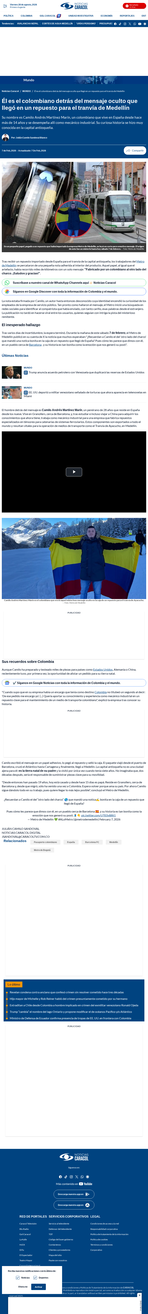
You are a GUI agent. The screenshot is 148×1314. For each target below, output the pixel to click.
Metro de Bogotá (42, 850)
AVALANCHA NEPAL (27, 23)
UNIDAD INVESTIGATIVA (80, 15)
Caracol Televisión (28, 1223)
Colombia (101, 692)
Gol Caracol (25, 1234)
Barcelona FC (92, 842)
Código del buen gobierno (61, 1239)
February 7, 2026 (109, 819)
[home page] (74, 6)
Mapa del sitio (55, 1255)
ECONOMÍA (107, 15)
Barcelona (35, 344)
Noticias (25, 1277)
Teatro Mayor (25, 1260)
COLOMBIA (26, 15)
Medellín (113, 842)
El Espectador (25, 1255)
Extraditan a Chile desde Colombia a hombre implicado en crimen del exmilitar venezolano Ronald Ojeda (74, 1005)
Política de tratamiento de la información (109, 1234)
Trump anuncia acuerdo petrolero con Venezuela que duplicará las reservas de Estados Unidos (86, 372)
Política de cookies (99, 1239)
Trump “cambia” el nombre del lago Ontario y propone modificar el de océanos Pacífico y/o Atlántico (71, 1011)
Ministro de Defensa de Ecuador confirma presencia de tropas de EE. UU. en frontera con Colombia (70, 1018)
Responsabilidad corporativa (104, 1229)
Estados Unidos (103, 669)
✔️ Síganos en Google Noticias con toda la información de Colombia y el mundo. (67, 682)
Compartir (135, 150)
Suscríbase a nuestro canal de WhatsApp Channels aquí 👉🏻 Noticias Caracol (64, 282)
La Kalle (23, 1239)
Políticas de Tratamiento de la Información (100, 1287)
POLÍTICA (9, 15)
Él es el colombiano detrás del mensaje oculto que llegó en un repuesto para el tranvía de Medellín (79, 91)
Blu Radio (24, 1229)
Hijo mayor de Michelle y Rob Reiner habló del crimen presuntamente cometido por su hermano (68, 998)
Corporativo (96, 1250)
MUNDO (26, 91)
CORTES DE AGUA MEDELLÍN (57, 23)
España (71, 842)
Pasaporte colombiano (45, 842)
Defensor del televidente (60, 1229)
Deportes (43, 1277)
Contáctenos (55, 1244)
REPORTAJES (127, 15)
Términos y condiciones (101, 1244)
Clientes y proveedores (59, 1250)
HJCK (22, 1244)
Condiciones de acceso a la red (104, 1223)
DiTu (21, 1250)
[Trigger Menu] (5, 6)
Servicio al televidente (59, 1223)
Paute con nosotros (58, 1260)
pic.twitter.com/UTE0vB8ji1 (98, 815)
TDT (51, 1234)
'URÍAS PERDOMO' (86, 23)
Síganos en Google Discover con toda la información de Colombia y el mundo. (65, 291)
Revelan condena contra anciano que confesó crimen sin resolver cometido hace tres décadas (67, 992)
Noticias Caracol (10, 91)
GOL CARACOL (48, 15)
